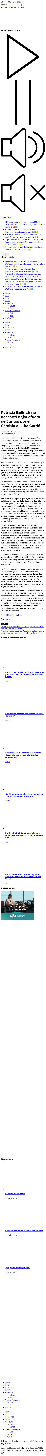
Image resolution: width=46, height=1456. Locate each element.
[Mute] (23, 169)
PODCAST (9, 318)
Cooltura (9, 303)
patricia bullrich (15, 615)
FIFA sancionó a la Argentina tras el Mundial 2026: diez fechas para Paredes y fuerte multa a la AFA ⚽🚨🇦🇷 (25, 224)
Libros (12, 305)
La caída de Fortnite (15, 1194)
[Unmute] (23, 215)
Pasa (7, 295)
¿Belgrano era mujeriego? (17, 1268)
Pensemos (9, 298)
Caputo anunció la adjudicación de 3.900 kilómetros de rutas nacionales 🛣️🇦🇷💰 (22, 230)
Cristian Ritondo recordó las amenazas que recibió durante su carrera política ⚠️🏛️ (23, 235)
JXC (7, 615)
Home (7, 293)
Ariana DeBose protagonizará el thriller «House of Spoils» (22, 628)
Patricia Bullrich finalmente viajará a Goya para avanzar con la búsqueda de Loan (24, 835)
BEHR (7, 300)
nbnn (3, 431)
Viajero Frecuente (12, 310)
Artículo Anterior (8, 627)
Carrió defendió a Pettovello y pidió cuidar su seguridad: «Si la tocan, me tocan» (23, 876)
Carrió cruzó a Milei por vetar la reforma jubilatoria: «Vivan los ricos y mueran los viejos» (24, 674)
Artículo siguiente (9, 631)
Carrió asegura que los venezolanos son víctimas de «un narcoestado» (24, 795)
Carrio (3, 615)
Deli (11, 313)
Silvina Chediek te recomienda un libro (24, 1231)
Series (12, 308)
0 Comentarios (7, 434)
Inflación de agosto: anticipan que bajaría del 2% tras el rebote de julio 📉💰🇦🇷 (24, 248)
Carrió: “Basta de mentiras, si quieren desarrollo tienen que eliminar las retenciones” (23, 755)
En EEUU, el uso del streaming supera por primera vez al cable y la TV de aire (22, 632)
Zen (11, 315)
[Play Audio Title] (23, 78)
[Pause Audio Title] (23, 124)
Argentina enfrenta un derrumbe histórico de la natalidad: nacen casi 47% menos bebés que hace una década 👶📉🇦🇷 (24, 242)
